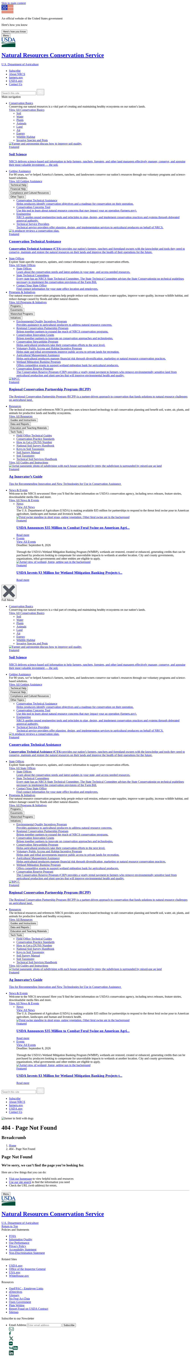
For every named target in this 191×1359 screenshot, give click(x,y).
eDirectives (15, 1291)
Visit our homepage (20, 1178)
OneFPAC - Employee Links (26, 1288)
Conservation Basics (21, 103)
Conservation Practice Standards (35, 438)
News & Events (18, 490)
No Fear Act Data (19, 1298)
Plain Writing (16, 1305)
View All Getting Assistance (25, 181)
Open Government (20, 1302)
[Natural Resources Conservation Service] (95, 42)
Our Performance (19, 1242)
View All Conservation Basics (26, 109)
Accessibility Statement (22, 1249)
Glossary (14, 1295)
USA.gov (14, 1272)
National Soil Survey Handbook (35, 445)
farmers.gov (16, 77)
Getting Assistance (20, 171)
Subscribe (15, 70)
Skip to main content (13, 3)
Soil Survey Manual (28, 452)
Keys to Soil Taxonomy (30, 449)
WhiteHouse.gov (19, 1275)
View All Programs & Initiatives (28, 302)
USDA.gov (16, 80)
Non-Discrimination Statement (27, 1252)
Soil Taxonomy (25, 455)
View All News (25, 507)
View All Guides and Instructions (28, 462)
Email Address (17, 1325)
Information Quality (20, 1239)
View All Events (26, 541)
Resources (15, 406)
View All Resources (20, 416)
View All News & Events (24, 500)
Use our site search (20, 1182)
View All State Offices (22, 265)
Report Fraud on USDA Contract (28, 1308)
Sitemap (13, 1312)
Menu (6, 35)
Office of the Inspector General (27, 1269)
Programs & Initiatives (22, 292)
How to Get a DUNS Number (34, 442)
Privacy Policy (17, 1246)
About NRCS (17, 74)
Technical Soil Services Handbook (36, 459)
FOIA (12, 1236)
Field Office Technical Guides (34, 435)
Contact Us (15, 84)
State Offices (16, 258)
